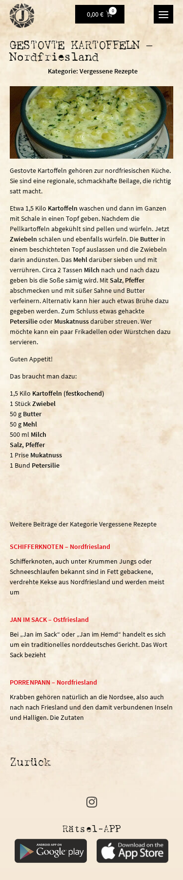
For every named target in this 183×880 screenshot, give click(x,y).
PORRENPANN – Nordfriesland (53, 682)
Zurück (30, 763)
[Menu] (163, 14)
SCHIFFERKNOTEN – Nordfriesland (60, 546)
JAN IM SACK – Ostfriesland (49, 619)
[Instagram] (91, 802)
